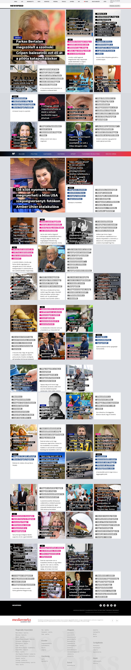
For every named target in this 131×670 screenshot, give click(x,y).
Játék (105, 1)
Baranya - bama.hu (21, 635)
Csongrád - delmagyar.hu (23, 641)
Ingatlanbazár (96, 1)
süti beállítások (101, 610)
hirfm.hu (95, 663)
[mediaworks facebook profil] (112, 620)
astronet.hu (70, 633)
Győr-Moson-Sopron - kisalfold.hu (25, 647)
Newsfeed (46, 1)
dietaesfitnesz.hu (72, 649)
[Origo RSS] (115, 605)
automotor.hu (71, 635)
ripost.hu (95, 630)
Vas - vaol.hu (45, 630)
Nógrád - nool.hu (20, 658)
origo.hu (43, 650)
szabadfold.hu (45, 645)
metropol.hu (96, 632)
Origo (15, 1)
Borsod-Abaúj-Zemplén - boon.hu (25, 639)
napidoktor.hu (71, 643)
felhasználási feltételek (91, 610)
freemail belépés (115, 6)
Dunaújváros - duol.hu (22, 643)
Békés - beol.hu (20, 637)
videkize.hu (70, 654)
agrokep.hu (44, 661)
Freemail (55, 1)
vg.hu (43, 659)
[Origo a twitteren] (104, 605)
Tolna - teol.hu (20, 664)
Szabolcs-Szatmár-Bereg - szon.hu (25, 662)
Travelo (64, 1)
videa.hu (95, 650)
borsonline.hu (71, 665)
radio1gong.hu (97, 661)
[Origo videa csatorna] (111, 605)
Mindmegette (30, 1)
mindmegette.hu (71, 645)
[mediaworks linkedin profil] (117, 620)
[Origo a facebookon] (101, 605)
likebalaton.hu (71, 641)
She (79, 1)
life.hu (95, 634)
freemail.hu (96, 645)
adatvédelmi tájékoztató (79, 610)
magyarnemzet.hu (46, 643)
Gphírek (72, 1)
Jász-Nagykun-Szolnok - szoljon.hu (25, 654)
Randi (86, 1)
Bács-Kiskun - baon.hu (22, 633)
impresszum (109, 610)
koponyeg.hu (96, 647)
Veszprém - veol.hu (46, 632)
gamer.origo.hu (71, 639)
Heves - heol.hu (20, 652)
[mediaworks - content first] (21, 620)
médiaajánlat (116, 610)
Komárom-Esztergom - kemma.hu (25, 656)
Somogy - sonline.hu (21, 660)
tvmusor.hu (70, 656)
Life (22, 1)
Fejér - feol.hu (20, 645)
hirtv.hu (43, 647)
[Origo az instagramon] (108, 605)
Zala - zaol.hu (45, 634)
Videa (39, 1)
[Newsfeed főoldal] (16, 605)
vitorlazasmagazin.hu (73, 652)
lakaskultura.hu (71, 637)
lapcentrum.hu (97, 652)
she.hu (95, 636)
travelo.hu (70, 647)
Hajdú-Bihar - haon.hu (22, 649)
